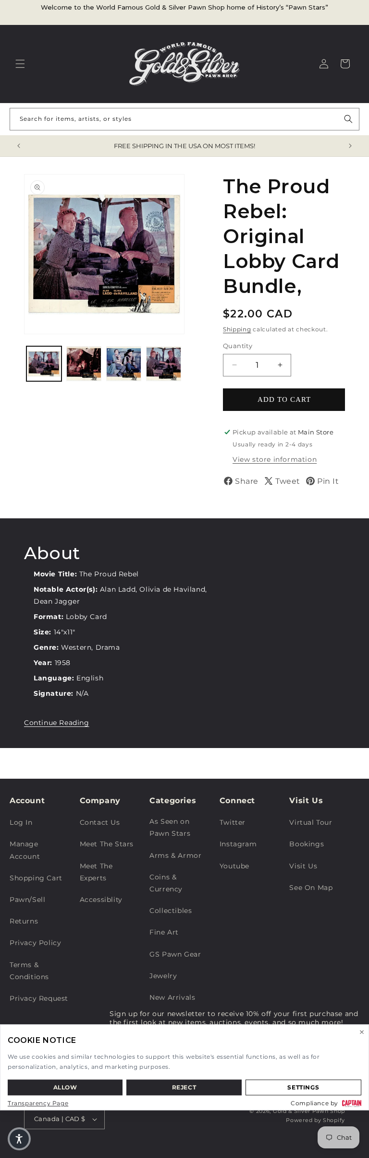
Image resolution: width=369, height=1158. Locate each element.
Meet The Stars (107, 844)
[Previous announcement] (18, 145)
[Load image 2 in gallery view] (83, 363)
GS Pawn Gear (175, 954)
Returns (24, 921)
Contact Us (100, 822)
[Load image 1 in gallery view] (44, 363)
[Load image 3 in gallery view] (123, 363)
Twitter (233, 822)
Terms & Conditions (29, 970)
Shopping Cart (36, 878)
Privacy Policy (35, 942)
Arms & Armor (175, 855)
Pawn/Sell (27, 899)
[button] (20, 63)
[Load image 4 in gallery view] (163, 363)
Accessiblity (101, 899)
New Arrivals (172, 997)
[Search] (348, 118)
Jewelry (163, 975)
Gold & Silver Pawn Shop (309, 1111)
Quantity (237, 346)
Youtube (234, 866)
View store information (275, 459)
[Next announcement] (350, 145)
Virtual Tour (310, 822)
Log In (21, 822)
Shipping (237, 329)
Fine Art (164, 932)
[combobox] (184, 119)
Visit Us (303, 866)
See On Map (310, 887)
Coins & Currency (166, 883)
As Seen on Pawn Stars (169, 827)
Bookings (306, 844)
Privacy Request (39, 998)
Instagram (238, 844)
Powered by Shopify (315, 1120)
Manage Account (25, 850)
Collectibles (170, 910)
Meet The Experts (96, 872)
